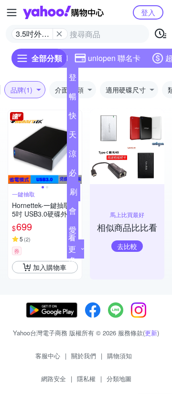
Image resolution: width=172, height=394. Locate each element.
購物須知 (119, 355)
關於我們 (83, 355)
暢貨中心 (72, 98)
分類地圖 (119, 378)
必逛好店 (72, 174)
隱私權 (86, 378)
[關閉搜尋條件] (59, 34)
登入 (148, 12)
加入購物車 (49, 267)
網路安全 (53, 378)
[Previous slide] (14, 147)
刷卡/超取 (73, 193)
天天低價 (72, 136)
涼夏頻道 (72, 155)
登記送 (72, 79)
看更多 (72, 249)
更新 (151, 332)
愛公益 (72, 231)
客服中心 (47, 355)
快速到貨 (72, 117)
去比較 (127, 246)
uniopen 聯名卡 (114, 57)
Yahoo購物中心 (63, 12)
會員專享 (72, 212)
